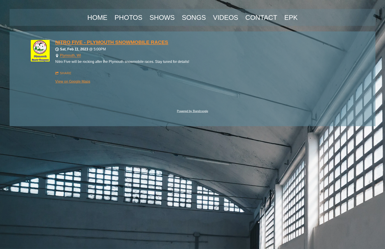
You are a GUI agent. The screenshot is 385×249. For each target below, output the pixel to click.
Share (66, 73)
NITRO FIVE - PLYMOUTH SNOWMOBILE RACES (111, 42)
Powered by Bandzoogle (192, 111)
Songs (194, 17)
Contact (261, 17)
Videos (225, 17)
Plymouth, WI (70, 55)
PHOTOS (128, 17)
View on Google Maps (72, 81)
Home (97, 17)
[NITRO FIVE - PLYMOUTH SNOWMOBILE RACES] (40, 60)
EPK (291, 17)
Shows (162, 17)
